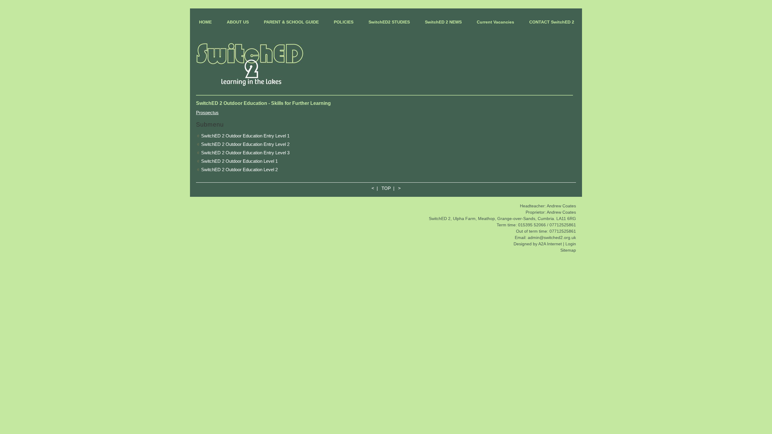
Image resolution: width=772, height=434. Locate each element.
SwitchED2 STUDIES (389, 22)
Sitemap (568, 250)
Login (570, 243)
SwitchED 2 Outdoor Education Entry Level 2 (245, 144)
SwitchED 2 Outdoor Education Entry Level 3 (245, 152)
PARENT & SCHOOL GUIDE (291, 22)
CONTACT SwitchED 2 (551, 22)
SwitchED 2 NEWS (443, 22)
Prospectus (207, 112)
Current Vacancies (495, 22)
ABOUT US (238, 22)
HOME (205, 22)
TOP (386, 188)
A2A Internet (550, 243)
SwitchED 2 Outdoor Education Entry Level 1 (245, 135)
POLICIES (343, 22)
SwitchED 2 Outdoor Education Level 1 (239, 161)
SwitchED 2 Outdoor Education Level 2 (239, 169)
